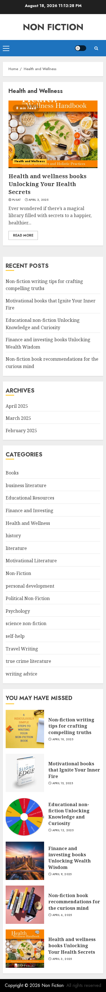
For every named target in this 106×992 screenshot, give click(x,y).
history (13, 535)
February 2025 (21, 430)
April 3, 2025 (38, 200)
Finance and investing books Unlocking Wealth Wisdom (69, 857)
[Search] (96, 48)
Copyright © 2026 (23, 985)
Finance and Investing (29, 510)
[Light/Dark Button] (80, 48)
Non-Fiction (18, 573)
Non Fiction (53, 27)
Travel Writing (22, 649)
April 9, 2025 (62, 874)
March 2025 (18, 418)
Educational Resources (30, 498)
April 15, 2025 (62, 783)
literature (16, 548)
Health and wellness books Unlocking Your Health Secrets (47, 184)
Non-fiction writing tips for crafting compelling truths (71, 726)
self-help (15, 636)
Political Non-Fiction (28, 598)
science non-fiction (26, 623)
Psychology (18, 611)
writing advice (21, 674)
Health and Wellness (29, 161)
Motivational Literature (31, 561)
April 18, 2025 (62, 739)
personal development (30, 586)
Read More (23, 235)
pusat (16, 200)
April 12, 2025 (62, 830)
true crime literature (28, 661)
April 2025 (17, 406)
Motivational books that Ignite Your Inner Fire (74, 770)
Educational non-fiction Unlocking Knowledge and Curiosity (69, 813)
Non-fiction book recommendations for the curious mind (74, 901)
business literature (26, 485)
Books (12, 473)
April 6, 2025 (62, 915)
